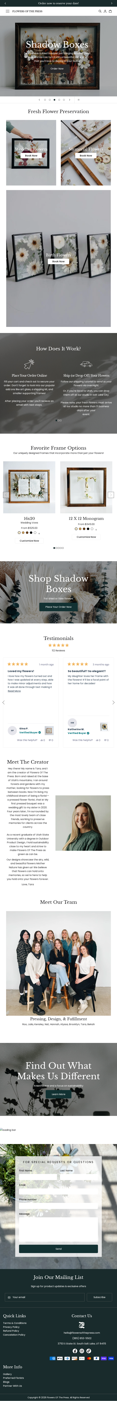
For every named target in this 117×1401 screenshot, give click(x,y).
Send (59, 1249)
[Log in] (105, 11)
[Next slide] (69, 99)
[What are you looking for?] (100, 11)
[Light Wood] (23, 532)
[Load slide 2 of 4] (58, 420)
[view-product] (39, 533)
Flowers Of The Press (58, 1397)
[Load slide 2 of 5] (50, 100)
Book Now (31, 155)
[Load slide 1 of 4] (56, 420)
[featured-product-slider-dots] (54, 548)
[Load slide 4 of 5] (59, 100)
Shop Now (57, 74)
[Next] (112, 702)
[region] (58, 3)
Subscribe (99, 1297)
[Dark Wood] (27, 532)
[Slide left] (6, 495)
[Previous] (4, 702)
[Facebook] (75, 1351)
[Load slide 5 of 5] (64, 100)
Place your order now (58, 607)
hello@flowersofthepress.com (82, 1333)
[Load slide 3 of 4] (60, 420)
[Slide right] (111, 495)
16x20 (29, 520)
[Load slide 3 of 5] (54, 100)
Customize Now (29, 541)
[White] (35, 532)
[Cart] (110, 11)
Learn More (58, 1094)
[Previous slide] (39, 99)
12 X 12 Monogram (86, 518)
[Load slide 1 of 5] (45, 100)
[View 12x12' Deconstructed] (49, 730)
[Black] (31, 532)
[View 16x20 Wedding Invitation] (104, 726)
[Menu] (7, 11)
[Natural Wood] (19, 532)
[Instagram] (82, 1351)
